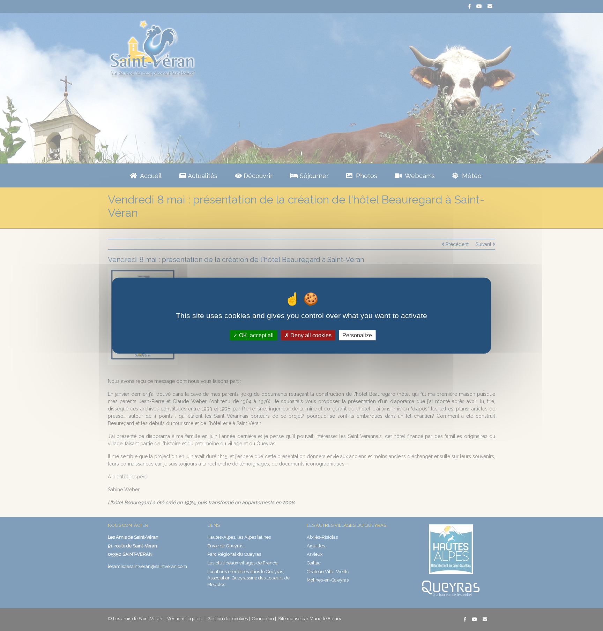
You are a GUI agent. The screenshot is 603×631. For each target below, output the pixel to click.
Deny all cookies (310, 335)
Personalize (357, 335)
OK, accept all (256, 335)
